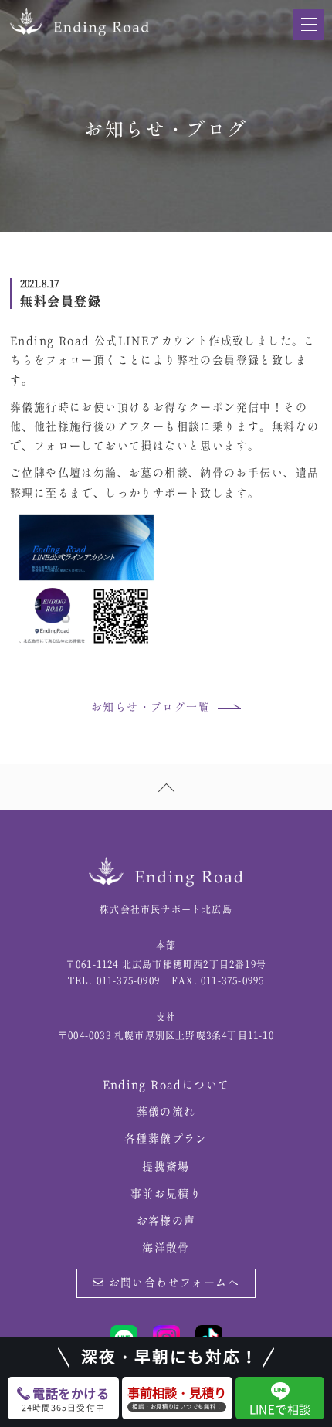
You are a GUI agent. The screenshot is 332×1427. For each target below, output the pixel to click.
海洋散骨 (166, 1248)
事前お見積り (166, 1194)
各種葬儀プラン (166, 1139)
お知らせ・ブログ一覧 (150, 708)
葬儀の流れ (166, 1112)
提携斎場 (166, 1167)
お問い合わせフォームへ (171, 1283)
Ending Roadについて (166, 1085)
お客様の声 (166, 1221)
